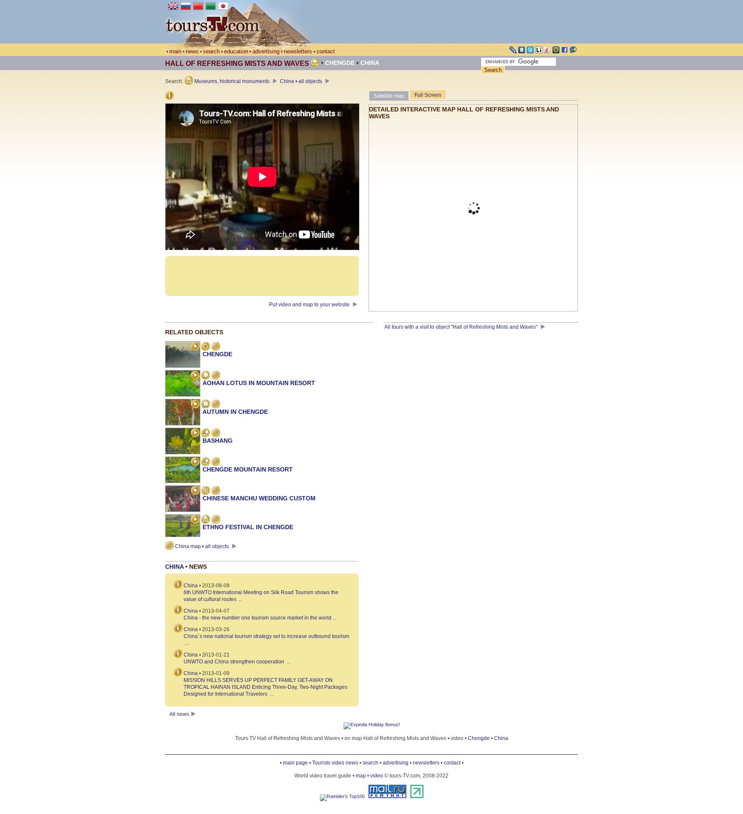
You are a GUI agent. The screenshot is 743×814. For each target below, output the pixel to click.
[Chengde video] (195, 347)
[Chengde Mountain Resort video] (195, 462)
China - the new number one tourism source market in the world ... (260, 618)
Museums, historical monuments (232, 81)
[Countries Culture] (205, 520)
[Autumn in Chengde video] (195, 404)
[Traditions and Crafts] (205, 491)
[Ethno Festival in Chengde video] (195, 520)
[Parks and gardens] (205, 433)
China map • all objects (202, 546)
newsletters (298, 51)
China (369, 62)
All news (179, 714)
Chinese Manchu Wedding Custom (259, 498)
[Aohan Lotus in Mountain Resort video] (195, 376)
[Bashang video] (195, 433)
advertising (265, 51)
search (211, 51)
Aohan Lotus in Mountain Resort (259, 382)
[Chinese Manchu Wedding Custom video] (195, 491)
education (236, 51)
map (361, 776)
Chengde (340, 62)
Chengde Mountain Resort (248, 469)
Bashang (218, 440)
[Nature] (205, 376)
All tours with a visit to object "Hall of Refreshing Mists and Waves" (461, 327)
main (175, 51)
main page (295, 763)
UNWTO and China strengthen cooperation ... (237, 662)
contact (325, 51)
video (376, 776)
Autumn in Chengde (235, 411)
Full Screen (427, 95)
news (192, 51)
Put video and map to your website (310, 305)
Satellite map (389, 96)
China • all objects (301, 81)
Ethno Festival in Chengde (248, 527)
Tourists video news (335, 763)
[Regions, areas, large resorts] (205, 347)
